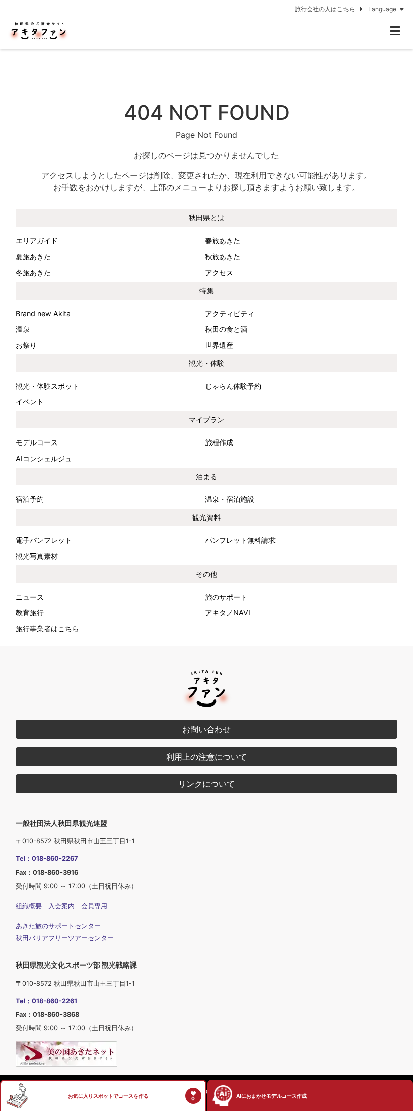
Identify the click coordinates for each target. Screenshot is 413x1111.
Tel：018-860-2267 (47, 858)
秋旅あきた (222, 256)
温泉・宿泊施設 (229, 499)
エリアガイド (37, 240)
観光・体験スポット (47, 386)
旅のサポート (226, 596)
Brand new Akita (43, 313)
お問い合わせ (206, 729)
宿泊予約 (30, 499)
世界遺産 (219, 345)
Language (383, 9)
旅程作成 (219, 442)
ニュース (30, 596)
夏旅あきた (33, 256)
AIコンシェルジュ (44, 458)
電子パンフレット (44, 540)
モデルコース (37, 442)
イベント (30, 401)
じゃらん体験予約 (233, 386)
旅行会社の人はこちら (326, 9)
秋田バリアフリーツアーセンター (65, 938)
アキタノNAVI (227, 612)
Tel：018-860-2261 (46, 1001)
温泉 (23, 329)
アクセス (219, 272)
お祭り (26, 345)
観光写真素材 (37, 556)
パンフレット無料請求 (240, 540)
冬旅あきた (33, 272)
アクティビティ (229, 313)
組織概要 (29, 906)
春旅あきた (222, 240)
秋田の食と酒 (226, 329)
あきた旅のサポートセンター (58, 926)
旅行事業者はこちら (47, 628)
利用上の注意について (206, 757)
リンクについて (206, 784)
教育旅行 (30, 612)
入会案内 (61, 906)
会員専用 (94, 906)
